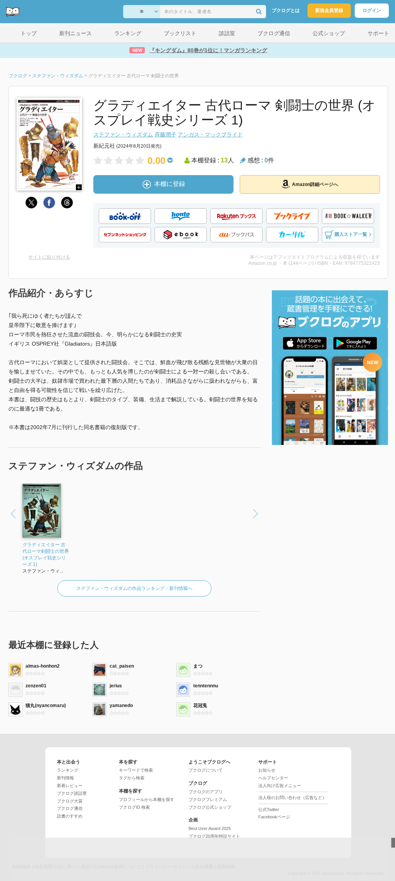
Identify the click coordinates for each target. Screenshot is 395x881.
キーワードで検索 (136, 770)
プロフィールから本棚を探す (146, 799)
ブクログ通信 (69, 808)
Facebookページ (274, 817)
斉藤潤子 (165, 134)
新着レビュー (69, 785)
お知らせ (266, 770)
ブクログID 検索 (134, 807)
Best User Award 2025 (210, 828)
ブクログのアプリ (206, 791)
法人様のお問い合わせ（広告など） (292, 797)
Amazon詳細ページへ (315, 184)
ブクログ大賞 (69, 801)
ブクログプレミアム (208, 799)
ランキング (67, 770)
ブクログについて (206, 770)
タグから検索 (131, 777)
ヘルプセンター (273, 777)
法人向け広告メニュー (279, 785)
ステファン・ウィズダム (123, 134)
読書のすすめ (69, 816)
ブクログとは (286, 10)
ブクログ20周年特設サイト (214, 836)
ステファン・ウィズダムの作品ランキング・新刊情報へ (134, 588)
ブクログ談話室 (72, 793)
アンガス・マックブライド (210, 134)
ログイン (371, 10)
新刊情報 (65, 777)
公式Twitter (268, 809)
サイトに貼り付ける (49, 257)
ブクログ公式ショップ (210, 807)
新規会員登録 (329, 10)
